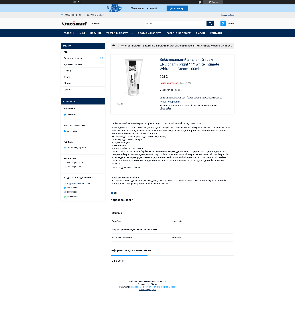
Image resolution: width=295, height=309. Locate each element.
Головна (69, 33)
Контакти (216, 33)
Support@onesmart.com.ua (79, 183)
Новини (67, 71)
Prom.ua (162, 281)
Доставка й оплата (149, 33)
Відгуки (200, 33)
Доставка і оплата (73, 64)
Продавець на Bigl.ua (147, 284)
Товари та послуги (117, 33)
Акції (82, 33)
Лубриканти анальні (131, 45)
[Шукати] (210, 23)
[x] (115, 193)
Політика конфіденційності (164, 287)
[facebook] (112, 193)
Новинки (95, 33)
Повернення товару (179, 33)
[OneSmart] (74, 25)
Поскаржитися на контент (140, 287)
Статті (67, 41)
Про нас (68, 89)
